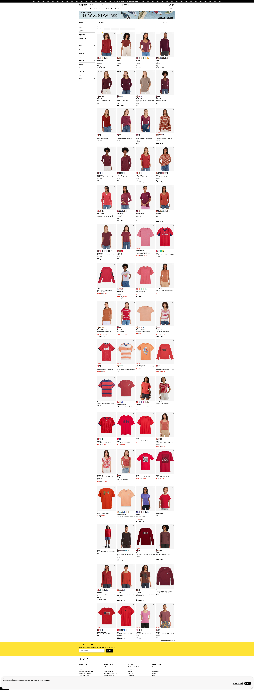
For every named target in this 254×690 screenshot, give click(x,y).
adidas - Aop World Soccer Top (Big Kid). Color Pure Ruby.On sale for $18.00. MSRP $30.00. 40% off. (106, 429)
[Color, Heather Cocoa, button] (141, 512)
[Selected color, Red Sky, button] (137, 289)
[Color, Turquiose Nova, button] (120, 512)
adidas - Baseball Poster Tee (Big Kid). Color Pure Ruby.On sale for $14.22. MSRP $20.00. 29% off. (145, 466)
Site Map (130, 671)
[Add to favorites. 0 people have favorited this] (115, 33)
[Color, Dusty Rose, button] (141, 327)
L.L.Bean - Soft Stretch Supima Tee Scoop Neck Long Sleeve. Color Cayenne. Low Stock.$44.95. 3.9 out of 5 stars (126, 582)
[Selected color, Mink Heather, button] (118, 550)
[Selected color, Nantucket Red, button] (118, 402)
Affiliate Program (132, 669)
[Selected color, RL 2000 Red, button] (98, 630)
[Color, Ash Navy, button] (161, 58)
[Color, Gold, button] (148, 58)
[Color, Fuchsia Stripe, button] (163, 173)
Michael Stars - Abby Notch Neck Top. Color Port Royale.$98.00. (165, 88)
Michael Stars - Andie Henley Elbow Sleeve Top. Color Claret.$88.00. (126, 126)
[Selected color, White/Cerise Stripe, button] (157, 327)
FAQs (105, 666)
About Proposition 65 (109, 675)
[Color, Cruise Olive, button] (122, 512)
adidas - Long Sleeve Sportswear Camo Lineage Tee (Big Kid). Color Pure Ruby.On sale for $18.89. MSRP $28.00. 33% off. (106, 281)
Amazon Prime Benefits (85, 673)
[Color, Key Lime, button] (144, 289)
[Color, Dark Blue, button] (120, 439)
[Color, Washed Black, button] (159, 173)
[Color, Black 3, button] (109, 251)
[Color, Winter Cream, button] (126, 512)
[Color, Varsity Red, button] (122, 251)
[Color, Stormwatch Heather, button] (141, 402)
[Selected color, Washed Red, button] (157, 439)
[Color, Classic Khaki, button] (128, 512)
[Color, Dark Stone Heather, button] (146, 402)
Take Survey (131, 673)
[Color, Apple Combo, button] (122, 289)
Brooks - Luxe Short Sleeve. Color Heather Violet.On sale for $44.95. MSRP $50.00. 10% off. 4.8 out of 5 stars (145, 504)
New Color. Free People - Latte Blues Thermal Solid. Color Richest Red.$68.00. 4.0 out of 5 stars (106, 50)
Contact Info (107, 669)
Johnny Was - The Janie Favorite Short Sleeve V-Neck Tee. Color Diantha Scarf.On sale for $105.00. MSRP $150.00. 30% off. (106, 466)
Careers (81, 669)
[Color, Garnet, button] (139, 211)
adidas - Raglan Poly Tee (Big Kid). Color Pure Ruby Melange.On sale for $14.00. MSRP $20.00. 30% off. (145, 429)
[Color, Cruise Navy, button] (103, 630)
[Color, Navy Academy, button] (120, 475)
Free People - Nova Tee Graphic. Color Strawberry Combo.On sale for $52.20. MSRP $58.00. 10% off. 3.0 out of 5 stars (126, 281)
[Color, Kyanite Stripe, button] (159, 630)
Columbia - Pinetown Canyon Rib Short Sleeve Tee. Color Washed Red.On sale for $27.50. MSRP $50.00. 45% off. (165, 429)
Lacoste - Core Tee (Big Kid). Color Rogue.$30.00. (165, 504)
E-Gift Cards (131, 675)
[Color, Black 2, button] (103, 251)
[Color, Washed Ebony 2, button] (167, 211)
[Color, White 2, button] (107, 251)
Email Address (84, 650)
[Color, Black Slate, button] (139, 590)
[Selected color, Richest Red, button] (98, 58)
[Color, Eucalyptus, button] (120, 96)
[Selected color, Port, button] (137, 58)
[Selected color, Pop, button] (137, 630)
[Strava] (87, 659)
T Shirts (122, 29)
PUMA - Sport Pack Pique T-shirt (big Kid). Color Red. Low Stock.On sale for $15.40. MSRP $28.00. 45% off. (106, 356)
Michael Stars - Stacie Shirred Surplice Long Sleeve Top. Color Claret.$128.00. (145, 126)
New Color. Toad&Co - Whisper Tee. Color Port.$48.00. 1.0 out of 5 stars (145, 50)
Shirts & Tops (114, 29)
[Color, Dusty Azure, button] (124, 512)
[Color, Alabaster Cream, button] (103, 58)
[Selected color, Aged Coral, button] (118, 475)
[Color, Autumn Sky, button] (100, 58)
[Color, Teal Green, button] (161, 251)
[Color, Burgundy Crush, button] (139, 96)
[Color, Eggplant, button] (122, 590)
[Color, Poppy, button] (139, 289)
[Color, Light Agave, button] (100, 327)
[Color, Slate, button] (139, 58)
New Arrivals (155, 671)
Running (154, 673)
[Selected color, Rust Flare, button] (137, 173)
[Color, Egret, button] (146, 58)
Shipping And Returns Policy (110, 673)
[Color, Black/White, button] (122, 630)
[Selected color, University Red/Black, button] (118, 630)
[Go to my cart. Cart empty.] (173, 5)
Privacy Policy (47, 680)
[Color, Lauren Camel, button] (103, 327)
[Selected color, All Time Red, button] (157, 251)
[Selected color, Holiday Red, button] (137, 550)
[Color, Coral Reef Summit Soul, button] (120, 550)
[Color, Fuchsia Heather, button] (144, 402)
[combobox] (105, 5)
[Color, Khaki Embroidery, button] (120, 58)
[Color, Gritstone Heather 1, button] (141, 630)
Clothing (106, 29)
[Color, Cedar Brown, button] (159, 58)
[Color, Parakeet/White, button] (122, 366)
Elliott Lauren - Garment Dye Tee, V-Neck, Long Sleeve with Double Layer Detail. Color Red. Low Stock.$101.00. (106, 203)
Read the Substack (133, 1)
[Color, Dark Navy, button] (161, 550)
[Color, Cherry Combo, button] (120, 289)
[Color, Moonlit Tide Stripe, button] (163, 135)
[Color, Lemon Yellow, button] (163, 251)
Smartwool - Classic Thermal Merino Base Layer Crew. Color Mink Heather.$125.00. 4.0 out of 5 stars (126, 543)
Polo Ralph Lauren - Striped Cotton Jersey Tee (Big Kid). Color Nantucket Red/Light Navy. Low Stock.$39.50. (106, 393)
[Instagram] (80, 659)
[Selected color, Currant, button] (137, 590)
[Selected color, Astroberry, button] (98, 173)
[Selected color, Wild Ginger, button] (157, 630)
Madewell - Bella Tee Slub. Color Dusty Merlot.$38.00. (126, 242)
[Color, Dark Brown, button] (120, 327)
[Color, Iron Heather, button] (148, 402)
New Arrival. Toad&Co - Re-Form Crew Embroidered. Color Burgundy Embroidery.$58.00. (126, 50)
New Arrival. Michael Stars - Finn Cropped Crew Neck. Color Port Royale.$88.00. (106, 88)
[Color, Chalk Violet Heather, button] (122, 550)
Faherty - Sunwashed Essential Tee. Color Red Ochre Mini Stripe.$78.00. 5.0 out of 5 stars (165, 165)
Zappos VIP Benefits (84, 675)
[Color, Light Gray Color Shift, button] (128, 550)
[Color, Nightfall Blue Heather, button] (124, 550)
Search (125, 4)
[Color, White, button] (103, 173)
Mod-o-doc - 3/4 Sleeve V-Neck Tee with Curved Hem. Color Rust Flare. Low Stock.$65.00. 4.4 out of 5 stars (165, 203)
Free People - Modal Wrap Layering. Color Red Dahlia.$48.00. (106, 126)
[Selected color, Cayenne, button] (118, 590)
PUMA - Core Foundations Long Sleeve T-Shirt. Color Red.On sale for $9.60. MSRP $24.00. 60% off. (165, 356)
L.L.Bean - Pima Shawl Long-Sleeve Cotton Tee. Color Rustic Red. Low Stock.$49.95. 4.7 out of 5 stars (106, 582)
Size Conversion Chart (133, 666)
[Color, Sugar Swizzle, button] (107, 58)
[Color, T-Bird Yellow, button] (120, 402)
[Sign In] (169, 5)
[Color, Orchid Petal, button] (139, 327)
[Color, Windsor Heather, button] (139, 550)
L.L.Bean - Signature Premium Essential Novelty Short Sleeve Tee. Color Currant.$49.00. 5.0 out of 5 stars (145, 582)
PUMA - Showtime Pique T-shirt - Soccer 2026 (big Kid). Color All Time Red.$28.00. (165, 242)
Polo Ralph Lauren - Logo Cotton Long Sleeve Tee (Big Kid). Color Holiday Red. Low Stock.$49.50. (145, 543)
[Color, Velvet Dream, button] (159, 211)
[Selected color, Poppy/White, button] (118, 366)
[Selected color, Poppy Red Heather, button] (137, 402)
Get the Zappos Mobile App (86, 671)
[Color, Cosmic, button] (122, 211)
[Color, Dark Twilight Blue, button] (107, 590)
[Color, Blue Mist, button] (122, 96)
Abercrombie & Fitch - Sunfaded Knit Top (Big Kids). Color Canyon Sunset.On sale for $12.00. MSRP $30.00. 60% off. (145, 319)
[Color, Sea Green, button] (120, 590)
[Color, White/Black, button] (126, 630)
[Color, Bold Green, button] (103, 439)
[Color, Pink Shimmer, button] (100, 251)
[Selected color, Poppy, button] (118, 512)
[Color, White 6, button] (165, 211)
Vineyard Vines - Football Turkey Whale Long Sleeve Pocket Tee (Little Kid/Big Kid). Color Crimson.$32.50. (165, 582)
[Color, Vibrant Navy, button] (100, 173)
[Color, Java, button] (163, 58)
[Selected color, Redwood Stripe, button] (157, 135)
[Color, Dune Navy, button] (161, 173)
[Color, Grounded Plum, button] (141, 96)
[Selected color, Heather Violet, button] (137, 512)
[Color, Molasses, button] (100, 96)
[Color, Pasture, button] (144, 58)
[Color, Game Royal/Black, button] (124, 630)
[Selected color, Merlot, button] (157, 58)
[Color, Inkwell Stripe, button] (159, 135)
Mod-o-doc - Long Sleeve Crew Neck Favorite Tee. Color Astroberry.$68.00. (126, 165)
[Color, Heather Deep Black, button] (146, 512)
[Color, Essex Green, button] (141, 289)
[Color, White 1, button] (124, 173)
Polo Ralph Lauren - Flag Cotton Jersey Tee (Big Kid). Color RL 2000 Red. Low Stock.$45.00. (106, 621)
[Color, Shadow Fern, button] (139, 173)
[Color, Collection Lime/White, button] (120, 366)
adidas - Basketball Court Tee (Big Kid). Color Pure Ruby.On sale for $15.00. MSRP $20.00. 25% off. (165, 466)
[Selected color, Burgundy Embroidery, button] (118, 58)
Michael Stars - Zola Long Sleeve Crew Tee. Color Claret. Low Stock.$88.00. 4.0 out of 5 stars (126, 203)
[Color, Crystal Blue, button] (146, 289)
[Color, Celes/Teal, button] (122, 173)
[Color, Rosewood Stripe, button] (161, 135)
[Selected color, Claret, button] (118, 135)
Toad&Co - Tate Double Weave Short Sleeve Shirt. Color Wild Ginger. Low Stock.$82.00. (165, 621)
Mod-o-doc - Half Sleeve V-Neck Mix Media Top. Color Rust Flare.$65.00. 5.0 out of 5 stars (145, 165)
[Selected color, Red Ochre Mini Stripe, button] (157, 173)
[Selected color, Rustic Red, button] (98, 590)
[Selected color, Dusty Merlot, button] (118, 251)
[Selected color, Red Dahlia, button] (98, 135)
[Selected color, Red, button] (98, 211)
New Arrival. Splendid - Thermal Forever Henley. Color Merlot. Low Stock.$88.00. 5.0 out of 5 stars (126, 88)
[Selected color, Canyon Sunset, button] (137, 327)
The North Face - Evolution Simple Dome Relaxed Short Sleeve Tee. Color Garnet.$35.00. (145, 88)
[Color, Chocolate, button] (100, 211)
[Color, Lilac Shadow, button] (159, 327)
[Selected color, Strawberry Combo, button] (118, 289)
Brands (154, 666)
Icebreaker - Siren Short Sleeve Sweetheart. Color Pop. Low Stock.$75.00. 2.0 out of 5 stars (145, 621)
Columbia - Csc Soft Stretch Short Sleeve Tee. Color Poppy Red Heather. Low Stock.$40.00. (145, 393)
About (80, 666)
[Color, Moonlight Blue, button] (144, 327)
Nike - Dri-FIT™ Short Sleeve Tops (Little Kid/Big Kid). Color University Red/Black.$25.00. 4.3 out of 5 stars (126, 621)
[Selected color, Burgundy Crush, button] (137, 211)
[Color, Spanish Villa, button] (141, 58)
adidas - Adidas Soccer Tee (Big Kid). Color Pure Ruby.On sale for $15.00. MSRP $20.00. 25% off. (126, 429)
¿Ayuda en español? (108, 671)
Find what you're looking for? (167, 640)
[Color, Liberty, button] (122, 402)
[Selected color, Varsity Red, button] (118, 327)
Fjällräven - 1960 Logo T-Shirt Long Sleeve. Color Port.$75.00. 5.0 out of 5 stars (165, 543)
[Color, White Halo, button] (105, 251)
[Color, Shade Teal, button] (100, 590)
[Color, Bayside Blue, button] (124, 590)
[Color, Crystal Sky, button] (100, 439)
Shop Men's (170, 17)
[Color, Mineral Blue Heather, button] (126, 550)
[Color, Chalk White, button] (159, 550)
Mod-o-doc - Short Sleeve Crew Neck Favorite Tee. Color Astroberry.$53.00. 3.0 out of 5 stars (106, 242)
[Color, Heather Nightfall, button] (139, 512)
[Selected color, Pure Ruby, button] (98, 439)
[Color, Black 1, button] (120, 173)
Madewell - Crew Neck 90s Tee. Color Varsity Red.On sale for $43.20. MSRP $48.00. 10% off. (126, 319)
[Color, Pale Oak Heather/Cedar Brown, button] (167, 58)
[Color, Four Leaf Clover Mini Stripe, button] (165, 173)
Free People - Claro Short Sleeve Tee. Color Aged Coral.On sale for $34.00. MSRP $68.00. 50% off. (126, 466)
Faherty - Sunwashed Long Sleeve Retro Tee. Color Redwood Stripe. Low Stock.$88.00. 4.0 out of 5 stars (165, 126)
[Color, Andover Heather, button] (100, 630)
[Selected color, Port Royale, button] (98, 96)
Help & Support (171, 8)
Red (132, 29)
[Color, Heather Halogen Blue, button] (148, 512)
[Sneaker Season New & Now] (127, 15)
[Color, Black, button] (105, 58)
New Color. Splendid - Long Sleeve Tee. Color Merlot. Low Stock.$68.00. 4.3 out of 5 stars (165, 50)
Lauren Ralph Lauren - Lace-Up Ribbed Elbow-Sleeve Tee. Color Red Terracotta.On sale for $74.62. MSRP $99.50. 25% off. (165, 281)
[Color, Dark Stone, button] (159, 439)
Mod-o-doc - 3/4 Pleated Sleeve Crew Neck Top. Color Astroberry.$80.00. (106, 165)
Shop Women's (161, 17)
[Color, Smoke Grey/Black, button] (120, 630)
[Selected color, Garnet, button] (137, 96)
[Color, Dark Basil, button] (120, 135)
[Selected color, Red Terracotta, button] (98, 327)
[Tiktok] (83, 659)
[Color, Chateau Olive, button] (120, 251)
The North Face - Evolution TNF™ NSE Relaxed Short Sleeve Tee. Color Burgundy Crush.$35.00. (145, 203)
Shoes (153, 675)
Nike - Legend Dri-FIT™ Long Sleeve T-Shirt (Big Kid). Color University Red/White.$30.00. (106, 543)
